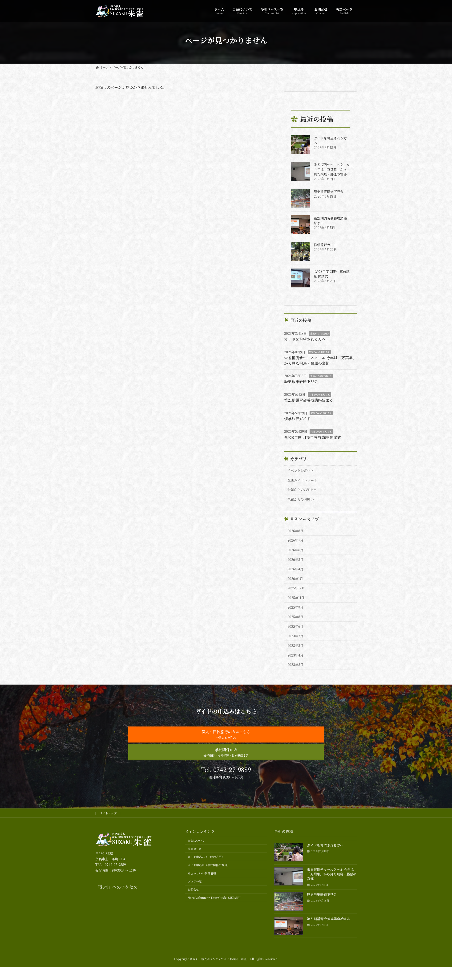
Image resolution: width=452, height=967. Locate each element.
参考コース (195, 849)
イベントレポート (300, 470)
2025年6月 (295, 626)
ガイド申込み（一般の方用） (206, 857)
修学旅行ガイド (325, 244)
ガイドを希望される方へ (305, 339)
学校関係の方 (226, 752)
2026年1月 (295, 578)
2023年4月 (295, 655)
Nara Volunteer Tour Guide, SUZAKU (214, 898)
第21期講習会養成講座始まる (308, 400)
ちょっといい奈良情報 (202, 873)
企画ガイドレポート (302, 480)
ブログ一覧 (195, 881)
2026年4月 (295, 569)
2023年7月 (295, 635)
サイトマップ (108, 813)
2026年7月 (295, 540)
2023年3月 (295, 664)
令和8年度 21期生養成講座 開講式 (312, 437)
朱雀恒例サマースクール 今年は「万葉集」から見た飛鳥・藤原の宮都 (332, 169)
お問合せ (193, 889)
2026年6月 (295, 549)
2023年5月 (295, 645)
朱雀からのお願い (319, 333)
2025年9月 (295, 607)
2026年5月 (295, 559)
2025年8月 (295, 616)
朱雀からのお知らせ (319, 352)
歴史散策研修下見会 (328, 191)
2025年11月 (295, 597)
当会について (196, 840)
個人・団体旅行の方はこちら (226, 734)
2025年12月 (296, 588)
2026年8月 (295, 530)
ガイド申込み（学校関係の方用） (209, 865)
